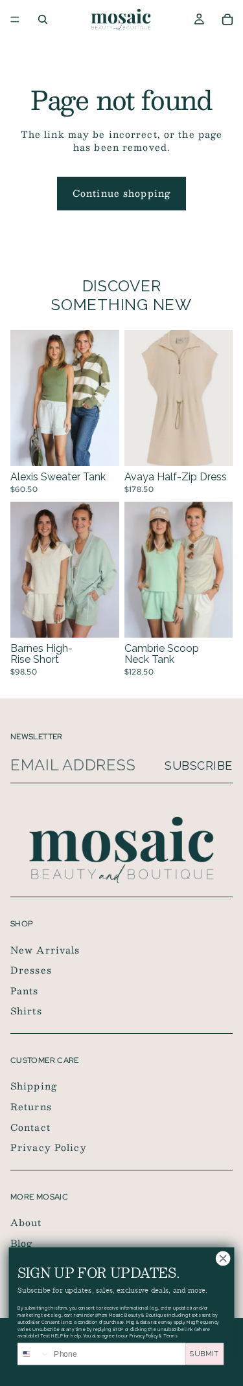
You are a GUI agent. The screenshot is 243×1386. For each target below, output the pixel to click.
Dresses (31, 970)
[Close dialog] (223, 1258)
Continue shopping (121, 193)
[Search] (43, 19)
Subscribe (199, 765)
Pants (24, 990)
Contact (30, 1126)
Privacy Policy (48, 1147)
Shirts (26, 1010)
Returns (31, 1106)
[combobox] (34, 1354)
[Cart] (227, 19)
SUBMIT (204, 1354)
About (26, 1222)
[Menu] (15, 19)
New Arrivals (45, 949)
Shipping (33, 1085)
